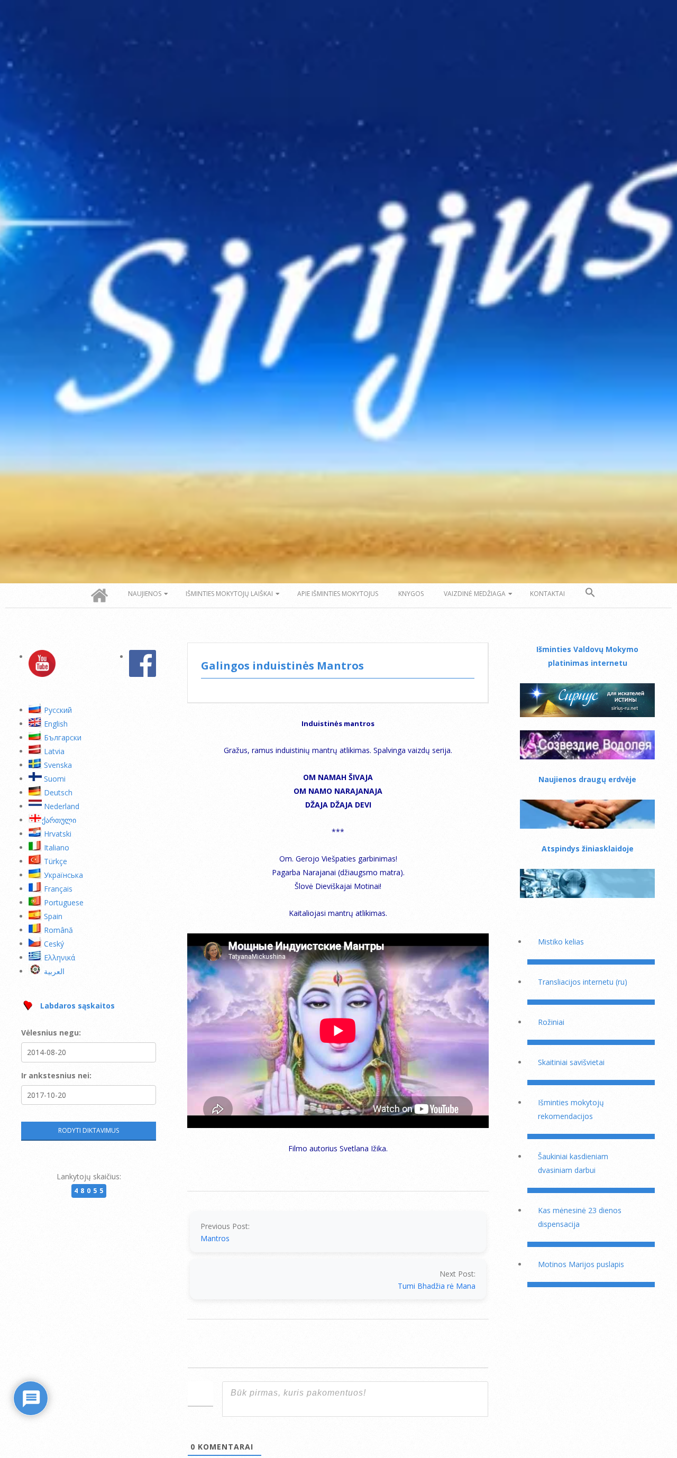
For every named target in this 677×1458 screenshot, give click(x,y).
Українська (63, 875)
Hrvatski (57, 834)
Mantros (215, 1238)
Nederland (61, 806)
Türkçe (55, 861)
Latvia (54, 751)
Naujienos (144, 593)
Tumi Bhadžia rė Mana (436, 1286)
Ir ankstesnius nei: (56, 1075)
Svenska (58, 765)
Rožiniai (551, 1022)
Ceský (54, 944)
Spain (53, 916)
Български (62, 737)
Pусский (58, 710)
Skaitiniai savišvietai (571, 1062)
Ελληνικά (59, 957)
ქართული (59, 820)
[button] (590, 592)
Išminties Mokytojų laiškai (229, 593)
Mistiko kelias (561, 942)
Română (58, 930)
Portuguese (64, 902)
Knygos (411, 593)
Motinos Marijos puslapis (581, 1264)
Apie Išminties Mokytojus (337, 593)
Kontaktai (547, 593)
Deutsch (58, 792)
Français (58, 889)
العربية (54, 971)
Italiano (56, 847)
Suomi (55, 779)
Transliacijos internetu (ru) (582, 982)
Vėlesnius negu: (51, 1033)
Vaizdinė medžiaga (475, 593)
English (56, 724)
